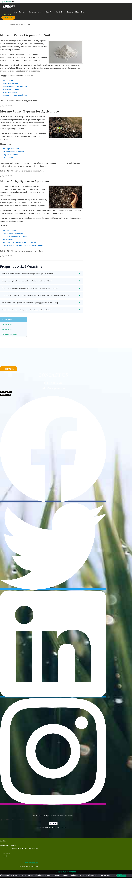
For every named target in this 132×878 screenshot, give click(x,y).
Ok (119, 875)
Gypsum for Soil (7, 329)
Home (11, 24)
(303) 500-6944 (53, 383)
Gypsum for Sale (7, 324)
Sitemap (70, 815)
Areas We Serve (62, 815)
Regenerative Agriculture (9, 334)
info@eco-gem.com (53, 388)
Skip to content (6, 2)
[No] (124, 876)
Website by (30, 863)
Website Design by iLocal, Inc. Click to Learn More (53, 827)
